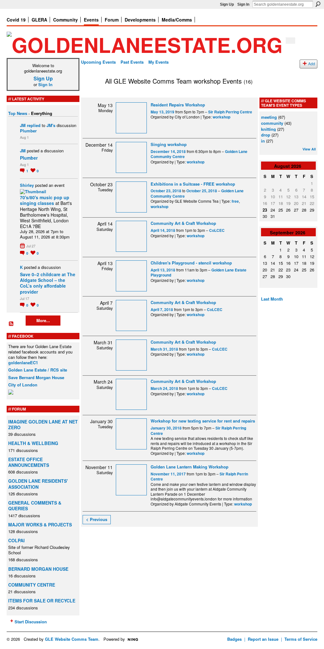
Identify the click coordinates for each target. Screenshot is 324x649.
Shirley (27, 185)
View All (309, 149)
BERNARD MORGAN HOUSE (38, 569)
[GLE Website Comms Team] (91, 95)
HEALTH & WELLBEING (33, 443)
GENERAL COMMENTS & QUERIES (34, 505)
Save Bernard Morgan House (36, 377)
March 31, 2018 (164, 349)
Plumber (28, 131)
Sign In (243, 4)
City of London (22, 385)
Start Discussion (31, 622)
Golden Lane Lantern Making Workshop (189, 467)
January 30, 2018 (166, 428)
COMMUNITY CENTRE (31, 585)
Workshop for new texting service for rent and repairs (203, 421)
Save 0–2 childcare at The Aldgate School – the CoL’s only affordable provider (47, 283)
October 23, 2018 (166, 191)
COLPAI (16, 540)
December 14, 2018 (168, 151)
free (235, 201)
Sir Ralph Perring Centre (230, 112)
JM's (51, 125)
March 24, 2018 (164, 388)
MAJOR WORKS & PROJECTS (40, 524)
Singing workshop (169, 144)
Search (318, 4)
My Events (158, 62)
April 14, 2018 (163, 230)
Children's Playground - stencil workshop (191, 263)
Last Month (272, 299)
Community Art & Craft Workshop (183, 223)
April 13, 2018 (163, 270)
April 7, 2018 (162, 309)
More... (43, 320)
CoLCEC (217, 230)
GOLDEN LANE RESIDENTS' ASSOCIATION (38, 484)
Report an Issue (263, 639)
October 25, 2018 (201, 191)
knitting (268, 129)
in (263, 141)
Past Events (132, 62)
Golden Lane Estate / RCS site (37, 370)
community (272, 123)
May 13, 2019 (162, 112)
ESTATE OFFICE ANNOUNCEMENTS (28, 462)
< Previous (96, 519)
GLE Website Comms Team (71, 639)
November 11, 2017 (168, 474)
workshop (221, 117)
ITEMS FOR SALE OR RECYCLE (41, 600)
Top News (17, 113)
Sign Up (227, 4)
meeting (269, 117)
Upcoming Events (98, 62)
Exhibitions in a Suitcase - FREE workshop (193, 184)
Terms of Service (300, 639)
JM (23, 125)
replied (33, 125)
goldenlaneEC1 (23, 362)
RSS (11, 324)
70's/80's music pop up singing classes (44, 200)
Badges (234, 639)
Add (311, 63)
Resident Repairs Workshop (178, 105)
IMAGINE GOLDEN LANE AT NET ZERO (43, 424)
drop (265, 135)
